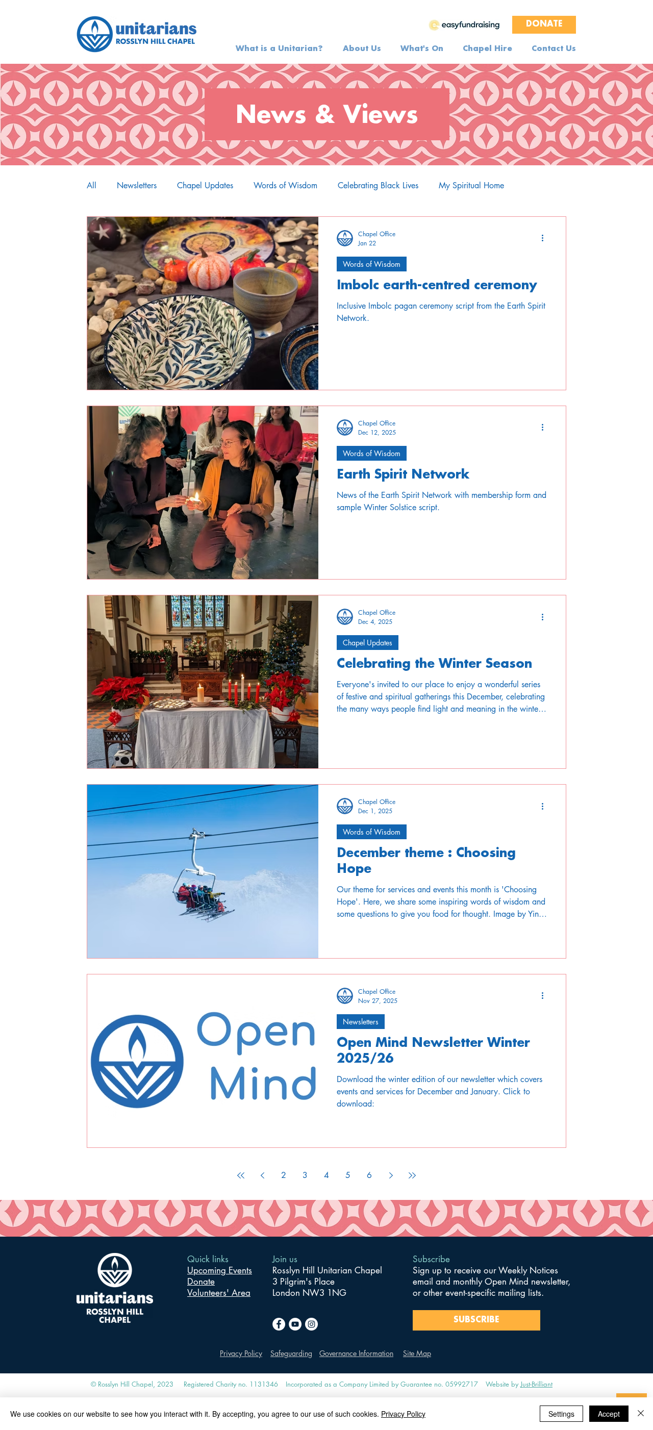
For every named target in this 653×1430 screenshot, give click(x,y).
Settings (561, 1414)
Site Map (417, 1353)
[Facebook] (278, 1324)
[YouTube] (295, 1324)
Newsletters (137, 186)
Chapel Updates (205, 186)
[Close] (641, 1414)
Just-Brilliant (536, 1384)
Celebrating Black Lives (378, 186)
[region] (464, 24)
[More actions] (546, 238)
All (91, 186)
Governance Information (356, 1353)
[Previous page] (262, 1175)
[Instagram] (311, 1324)
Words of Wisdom (285, 186)
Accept (609, 1414)
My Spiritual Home (471, 186)
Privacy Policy (241, 1353)
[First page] (241, 1175)
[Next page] (391, 1175)
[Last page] (412, 1175)
